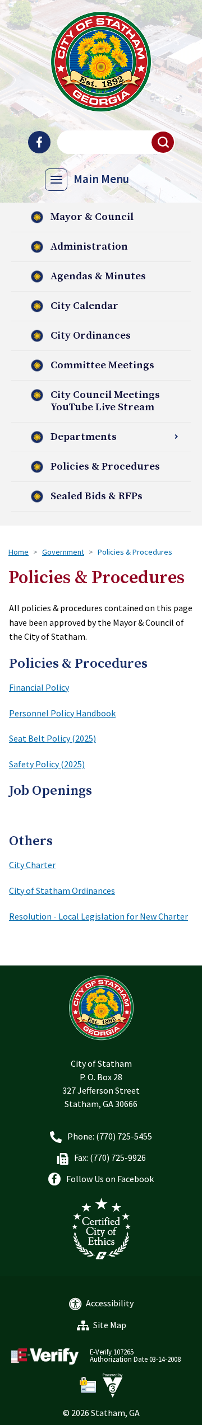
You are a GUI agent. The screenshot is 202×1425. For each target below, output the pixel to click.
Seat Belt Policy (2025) (52, 738)
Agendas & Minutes (98, 276)
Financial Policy (39, 687)
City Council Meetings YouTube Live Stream (105, 401)
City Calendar (84, 305)
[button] (163, 142)
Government (63, 552)
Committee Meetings (102, 365)
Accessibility (110, 1303)
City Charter (32, 864)
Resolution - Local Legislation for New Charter (98, 916)
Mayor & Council (92, 216)
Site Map (109, 1324)
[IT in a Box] (110, 1385)
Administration (89, 246)
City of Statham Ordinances (62, 890)
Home (18, 552)
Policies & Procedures (105, 466)
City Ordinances (90, 335)
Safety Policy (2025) (47, 764)
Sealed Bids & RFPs (96, 496)
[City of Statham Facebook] (39, 142)
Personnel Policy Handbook (62, 713)
